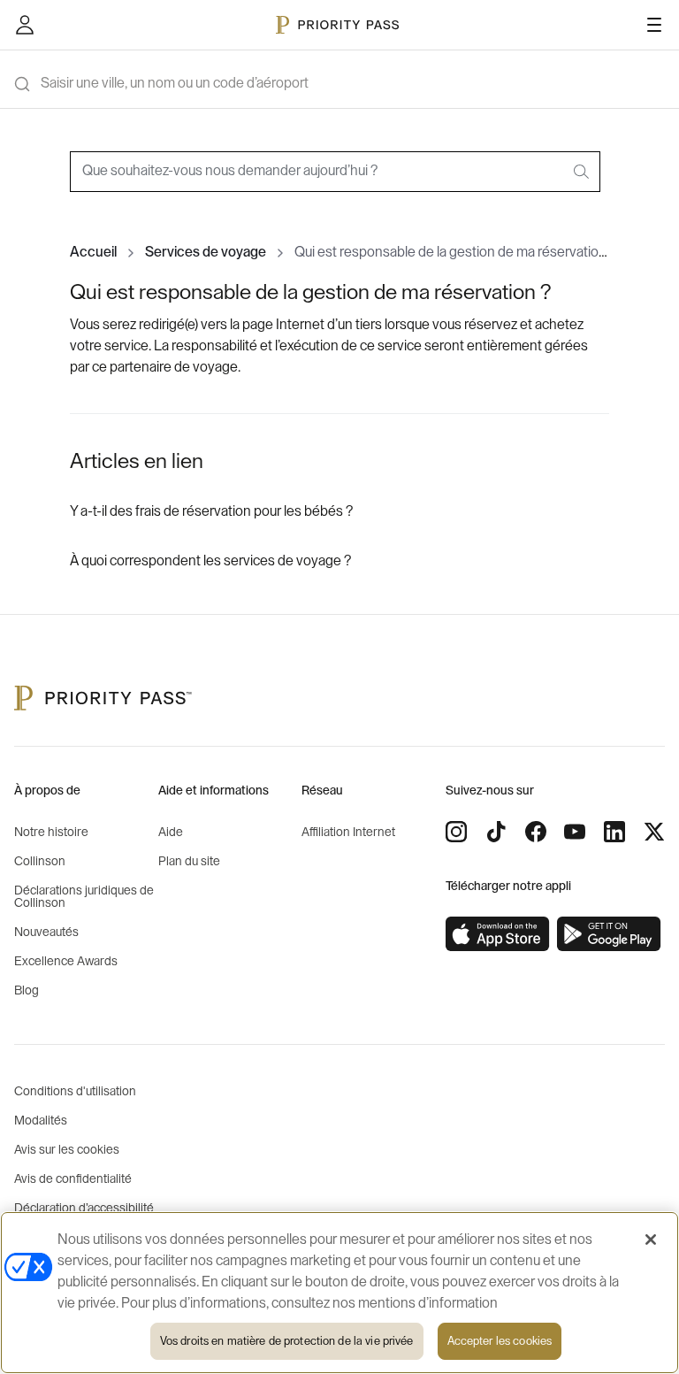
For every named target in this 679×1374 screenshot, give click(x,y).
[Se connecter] (24, 24)
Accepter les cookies (500, 1341)
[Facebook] (535, 831)
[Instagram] (456, 831)
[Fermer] (650, 1239)
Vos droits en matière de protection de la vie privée (287, 1341)
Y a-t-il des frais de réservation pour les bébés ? (211, 511)
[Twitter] (654, 831)
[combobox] (335, 171)
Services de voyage (205, 252)
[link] (498, 934)
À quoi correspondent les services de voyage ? (210, 561)
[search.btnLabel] (582, 171)
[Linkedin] (614, 831)
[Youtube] (574, 831)
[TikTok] (496, 831)
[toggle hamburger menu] (654, 24)
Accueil (93, 252)
